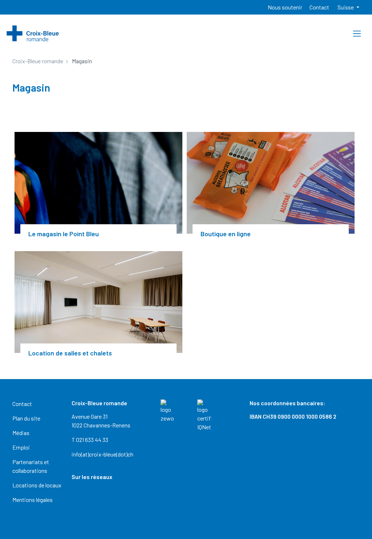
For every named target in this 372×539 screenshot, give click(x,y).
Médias (20, 432)
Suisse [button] (346, 7)
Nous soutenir (285, 7)
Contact (319, 7)
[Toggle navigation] (357, 33)
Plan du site (26, 418)
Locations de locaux (36, 485)
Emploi (21, 447)
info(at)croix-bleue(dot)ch (102, 454)
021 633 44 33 (92, 439)
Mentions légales (32, 499)
